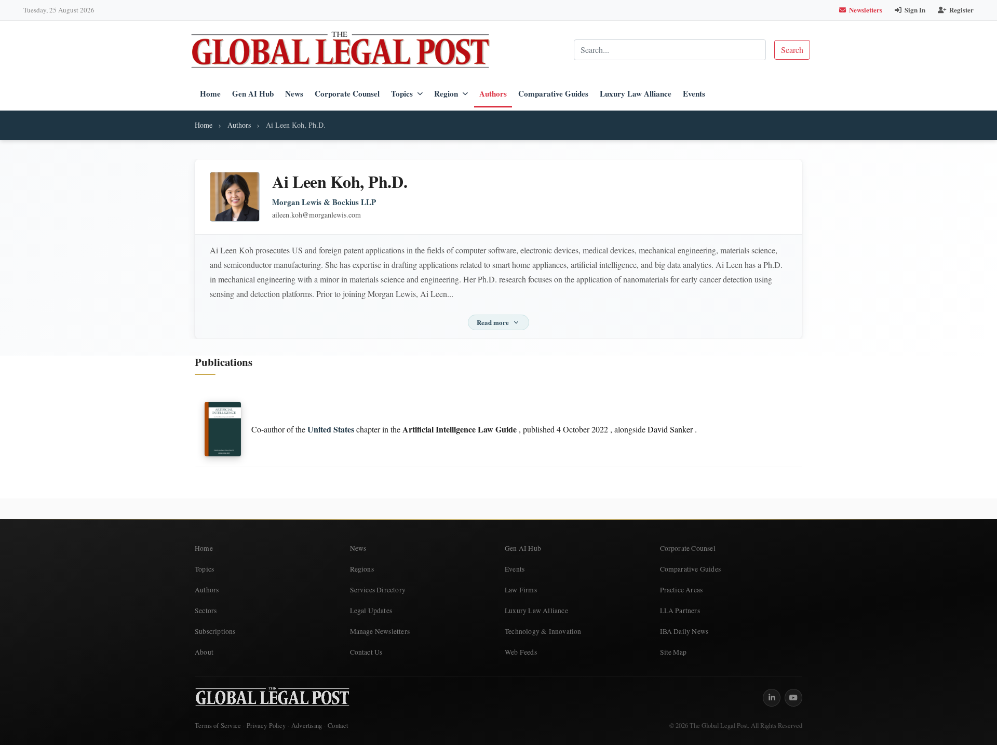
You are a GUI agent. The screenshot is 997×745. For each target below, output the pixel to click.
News (294, 93)
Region (446, 93)
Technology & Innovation (543, 631)
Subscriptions (215, 631)
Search (792, 49)
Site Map (673, 652)
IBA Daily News (684, 631)
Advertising (306, 725)
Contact (338, 725)
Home (210, 93)
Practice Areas (681, 589)
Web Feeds (521, 652)
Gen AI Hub (253, 93)
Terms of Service (218, 725)
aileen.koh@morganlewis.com (316, 215)
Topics (402, 93)
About (204, 652)
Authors (493, 93)
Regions (362, 569)
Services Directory (378, 589)
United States (330, 429)
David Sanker (670, 429)
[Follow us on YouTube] (793, 698)
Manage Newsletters (380, 631)
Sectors (206, 610)
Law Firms (521, 589)
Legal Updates (371, 610)
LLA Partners (680, 610)
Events (694, 93)
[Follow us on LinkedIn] (771, 698)
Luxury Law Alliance (635, 93)
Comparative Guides (553, 93)
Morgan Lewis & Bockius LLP (324, 202)
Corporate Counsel (347, 93)
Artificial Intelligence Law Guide (459, 429)
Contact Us (366, 652)
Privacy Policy (266, 725)
